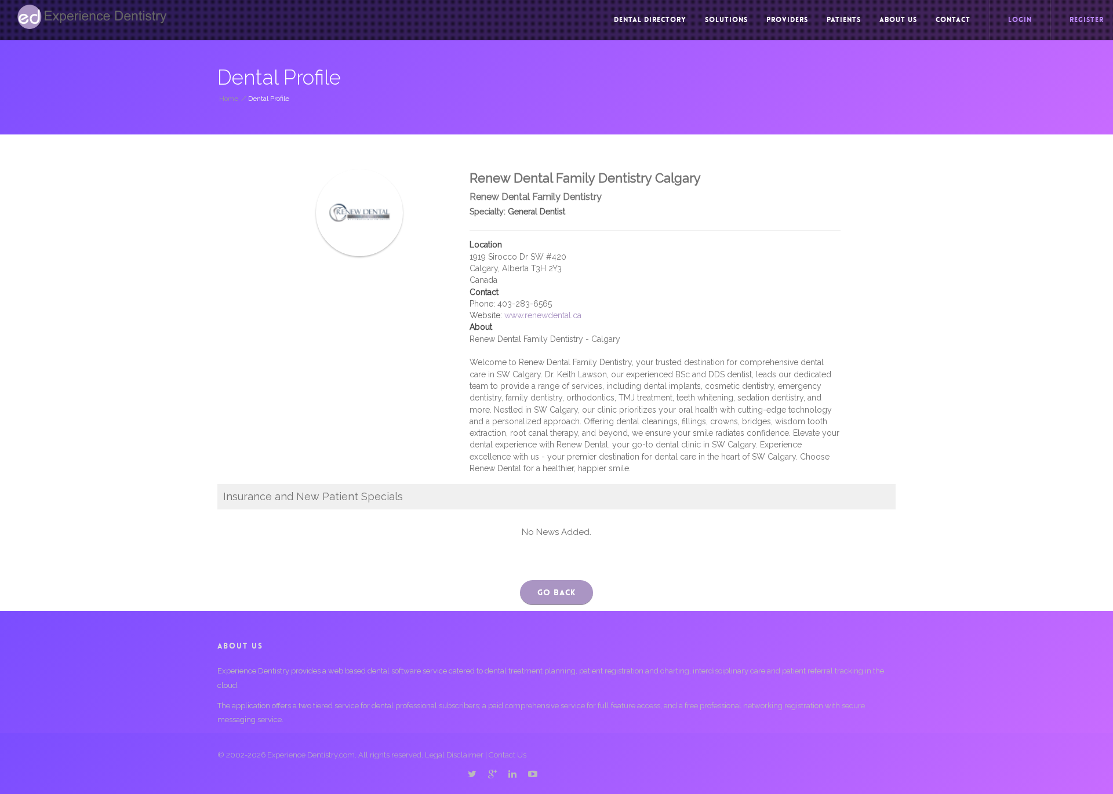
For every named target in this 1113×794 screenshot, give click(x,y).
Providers (787, 19)
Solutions (726, 19)
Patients (844, 19)
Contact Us (507, 755)
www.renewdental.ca (542, 315)
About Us (898, 19)
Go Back (556, 592)
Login (1020, 19)
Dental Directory (650, 19)
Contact (953, 19)
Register (1087, 19)
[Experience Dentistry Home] (92, 17)
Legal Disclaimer (454, 755)
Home (228, 98)
